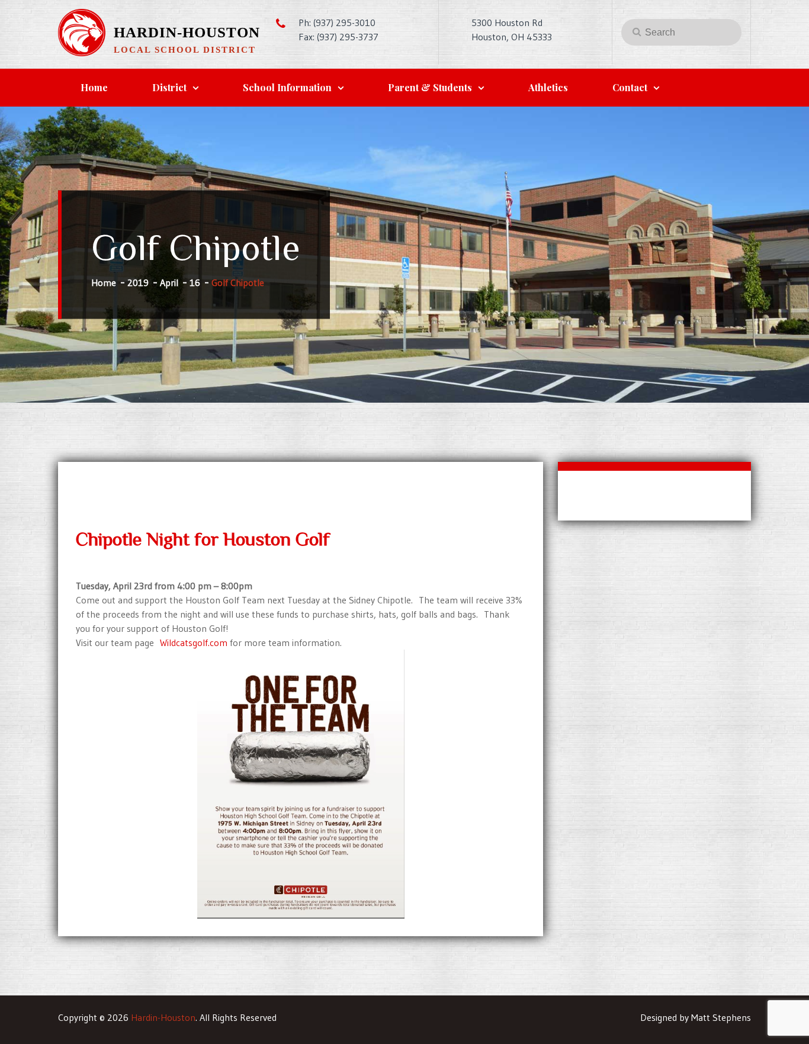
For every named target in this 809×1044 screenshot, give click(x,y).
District (169, 87)
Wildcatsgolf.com (193, 642)
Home (94, 87)
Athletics (548, 87)
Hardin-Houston (187, 32)
